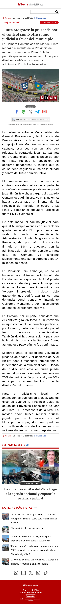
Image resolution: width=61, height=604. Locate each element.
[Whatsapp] (16, 573)
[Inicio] (30, 4)
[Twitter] (31, 573)
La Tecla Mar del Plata (23, 18)
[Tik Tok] (45, 573)
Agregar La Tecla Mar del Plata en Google (32, 120)
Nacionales (41, 18)
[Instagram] (38, 573)
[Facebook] (23, 573)
